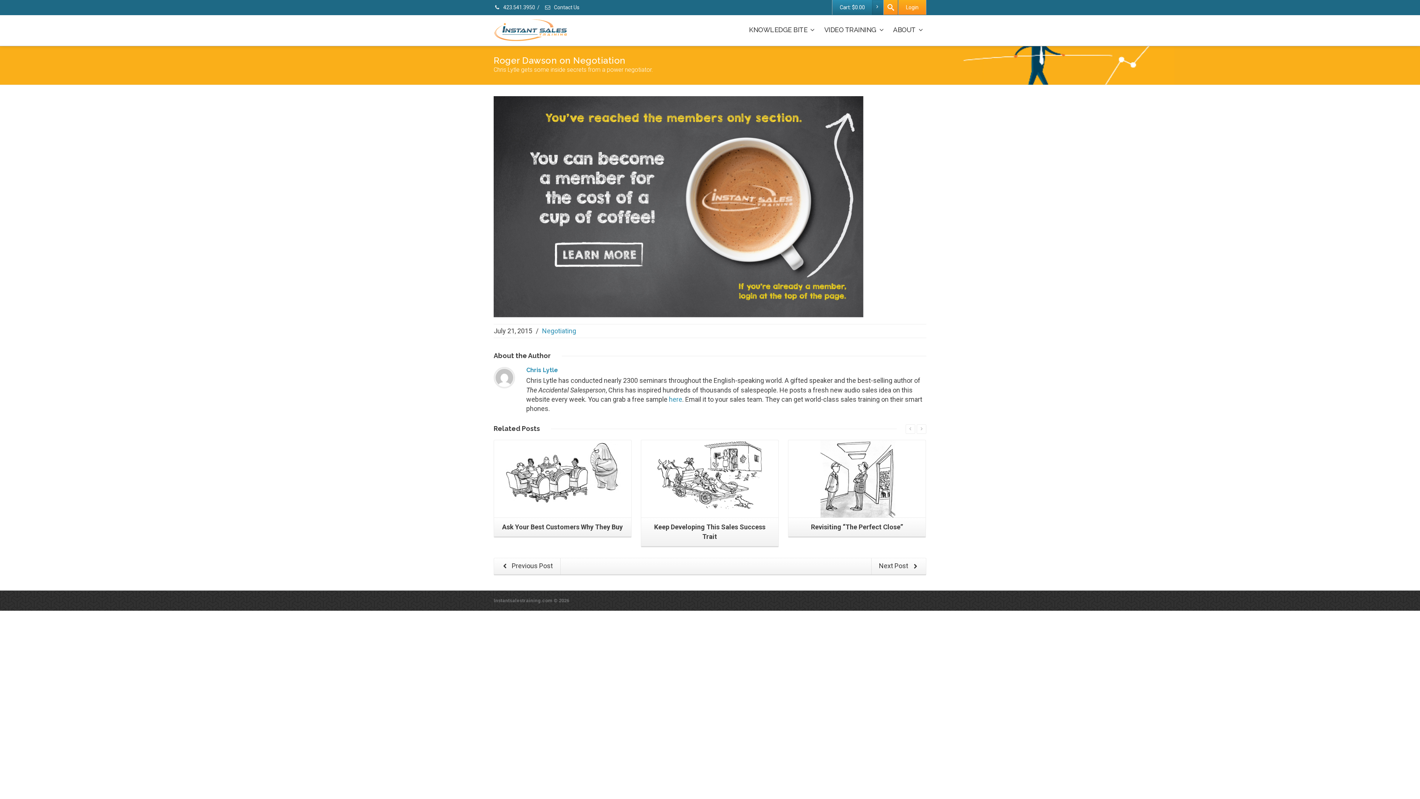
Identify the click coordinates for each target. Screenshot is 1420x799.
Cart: (852, 7)
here (675, 399)
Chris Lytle (542, 370)
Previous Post (531, 566)
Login (912, 7)
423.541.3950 (518, 7)
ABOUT (904, 30)
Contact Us (566, 7)
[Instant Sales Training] (678, 206)
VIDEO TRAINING (850, 30)
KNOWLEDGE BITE (778, 30)
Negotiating (559, 331)
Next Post (894, 566)
